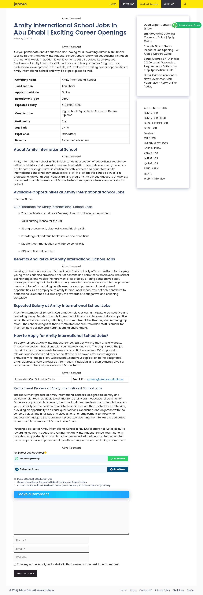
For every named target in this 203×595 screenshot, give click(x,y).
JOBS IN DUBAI (152, 148)
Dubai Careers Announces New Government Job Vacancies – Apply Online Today (160, 80)
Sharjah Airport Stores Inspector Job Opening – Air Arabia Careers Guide (161, 50)
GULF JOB (169, 4)
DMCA (190, 590)
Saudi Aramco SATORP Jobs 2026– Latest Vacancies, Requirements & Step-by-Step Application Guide (161, 64)
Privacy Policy (162, 590)
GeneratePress (45, 590)
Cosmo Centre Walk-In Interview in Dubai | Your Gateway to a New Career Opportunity (63, 485)
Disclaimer (178, 590)
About (133, 590)
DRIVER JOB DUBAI (155, 118)
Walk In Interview (149, 4)
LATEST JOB (128, 4)
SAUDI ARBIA (151, 168)
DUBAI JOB (22, 478)
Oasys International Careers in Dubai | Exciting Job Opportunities (52, 482)
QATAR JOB (151, 163)
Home (123, 590)
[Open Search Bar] (185, 4)
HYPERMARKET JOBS (156, 143)
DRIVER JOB (151, 113)
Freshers (149, 133)
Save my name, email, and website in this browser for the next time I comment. (68, 564)
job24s (20, 4)
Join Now (119, 458)
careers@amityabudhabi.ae (105, 379)
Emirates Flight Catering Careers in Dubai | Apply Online (159, 37)
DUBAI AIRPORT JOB (156, 123)
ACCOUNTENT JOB (155, 108)
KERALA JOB (151, 153)
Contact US (145, 590)
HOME (113, 4)
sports (148, 173)
